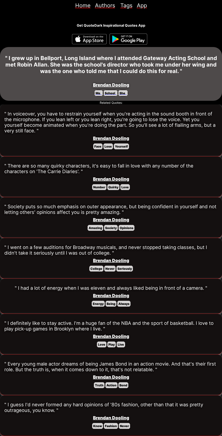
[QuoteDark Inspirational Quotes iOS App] (89, 39)
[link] (83, 5)
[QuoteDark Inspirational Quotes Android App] (128, 39)
